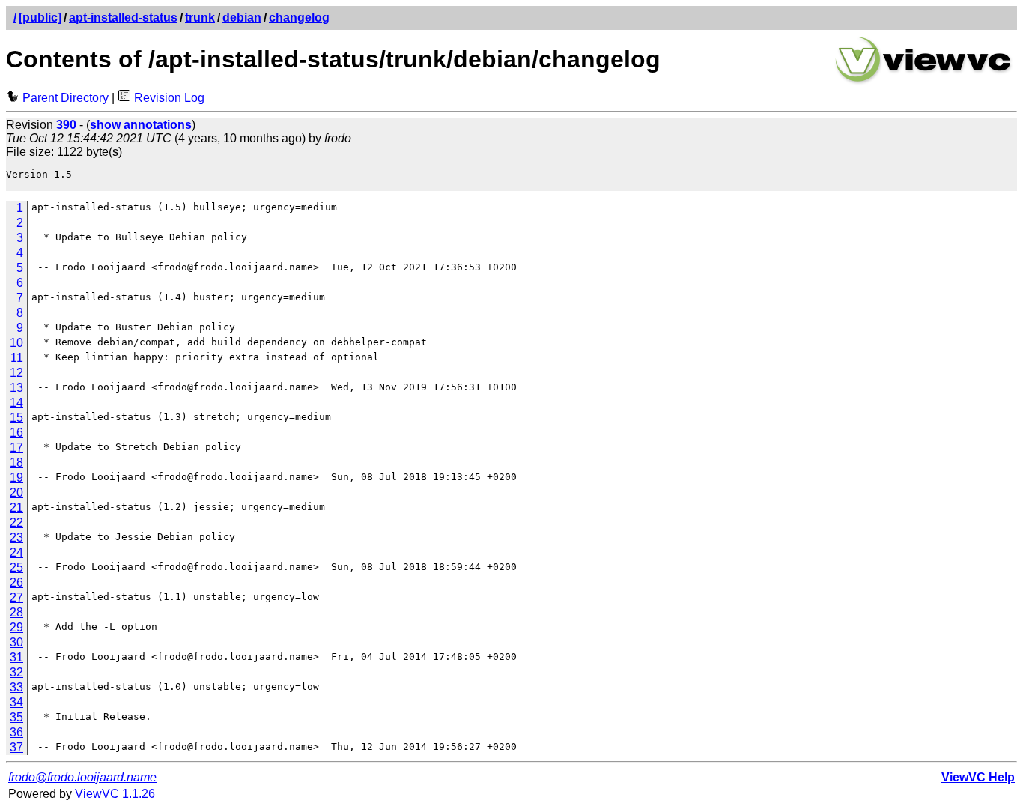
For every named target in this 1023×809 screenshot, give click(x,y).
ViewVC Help (978, 777)
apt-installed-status (123, 17)
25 (16, 567)
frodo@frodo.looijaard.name (82, 777)
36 (16, 732)
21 (16, 507)
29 (16, 627)
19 (16, 477)
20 (16, 492)
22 (16, 522)
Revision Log (167, 97)
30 (16, 642)
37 (16, 747)
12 (16, 372)
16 (16, 432)
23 (16, 537)
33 (16, 687)
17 (16, 447)
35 (16, 717)
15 (16, 417)
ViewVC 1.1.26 (115, 793)
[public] (40, 17)
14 (16, 402)
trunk (200, 17)
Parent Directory (64, 97)
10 (16, 342)
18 (16, 462)
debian (241, 17)
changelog (299, 17)
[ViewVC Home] (923, 82)
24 (16, 552)
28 (16, 612)
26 (16, 582)
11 (16, 357)
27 (16, 597)
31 (16, 657)
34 (16, 702)
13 (16, 387)
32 (16, 672)
